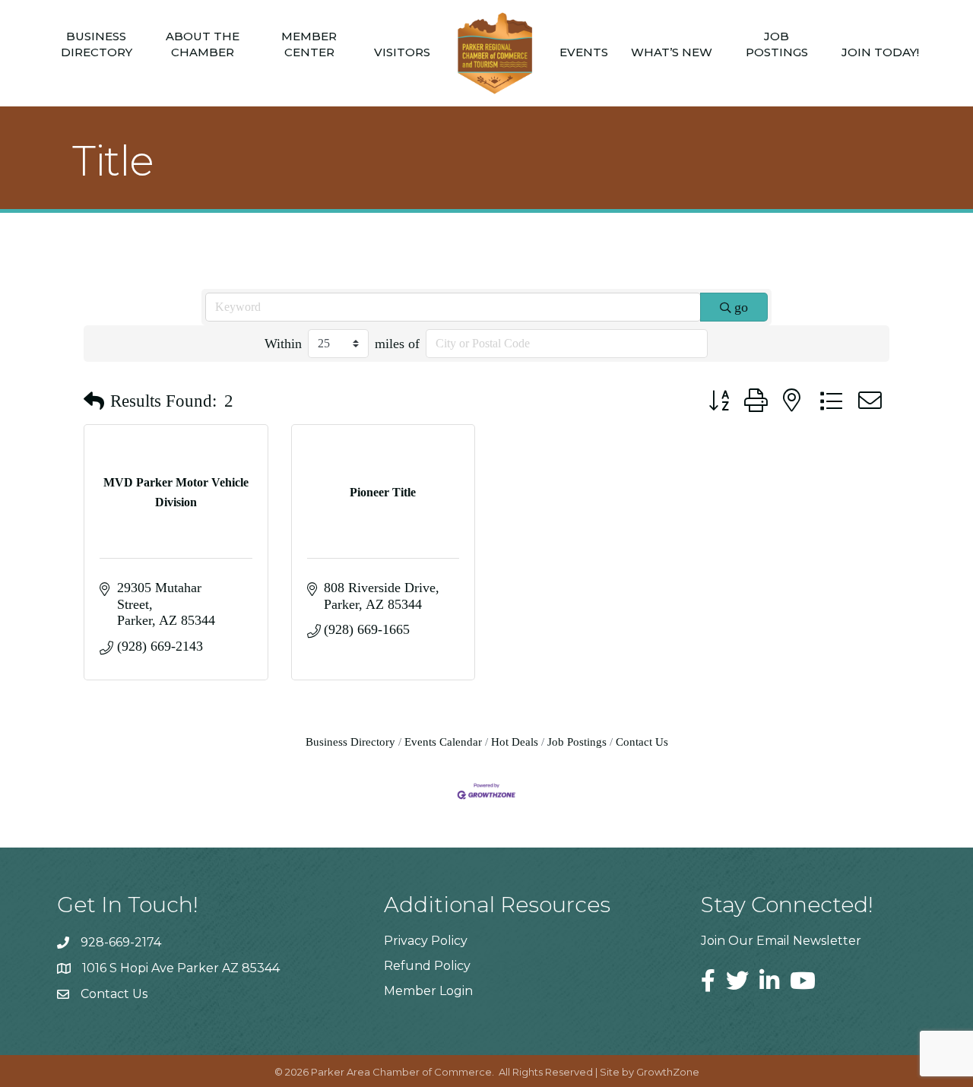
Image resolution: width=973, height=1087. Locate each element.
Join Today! (880, 52)
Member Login (428, 991)
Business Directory (96, 44)
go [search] (741, 307)
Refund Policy (427, 966)
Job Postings (777, 44)
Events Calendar (443, 741)
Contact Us (642, 741)
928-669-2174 (121, 942)
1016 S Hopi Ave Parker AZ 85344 (181, 968)
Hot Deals (514, 741)
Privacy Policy (425, 940)
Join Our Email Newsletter (781, 940)
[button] (94, 401)
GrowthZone (667, 1072)
